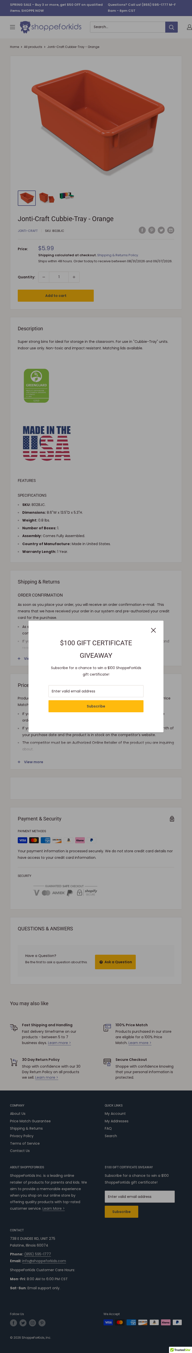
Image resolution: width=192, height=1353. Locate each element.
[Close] (153, 630)
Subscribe (96, 706)
